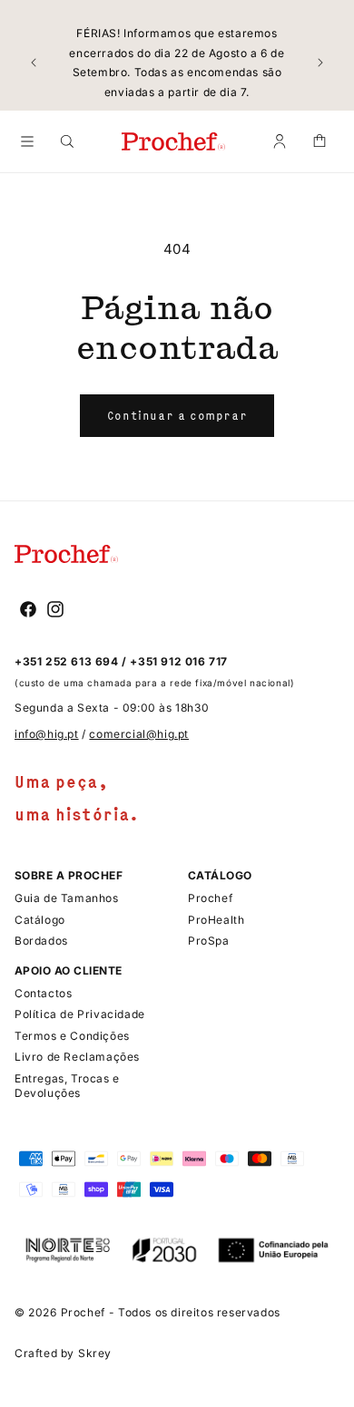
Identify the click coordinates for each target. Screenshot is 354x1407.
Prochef (83, 1312)
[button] (27, 141)
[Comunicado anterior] (34, 62)
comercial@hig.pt (139, 734)
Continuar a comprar (177, 415)
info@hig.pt (47, 734)
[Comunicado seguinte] (320, 62)
